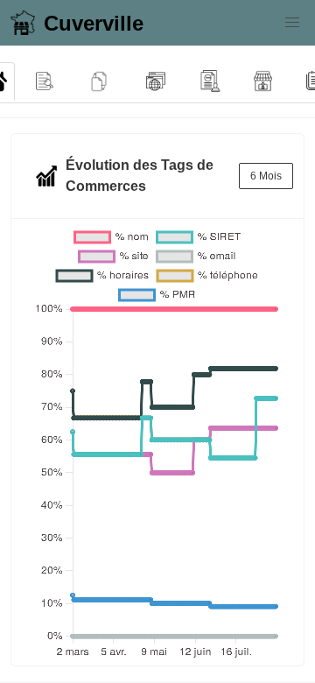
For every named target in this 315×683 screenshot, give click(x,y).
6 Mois (266, 176)
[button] (292, 23)
